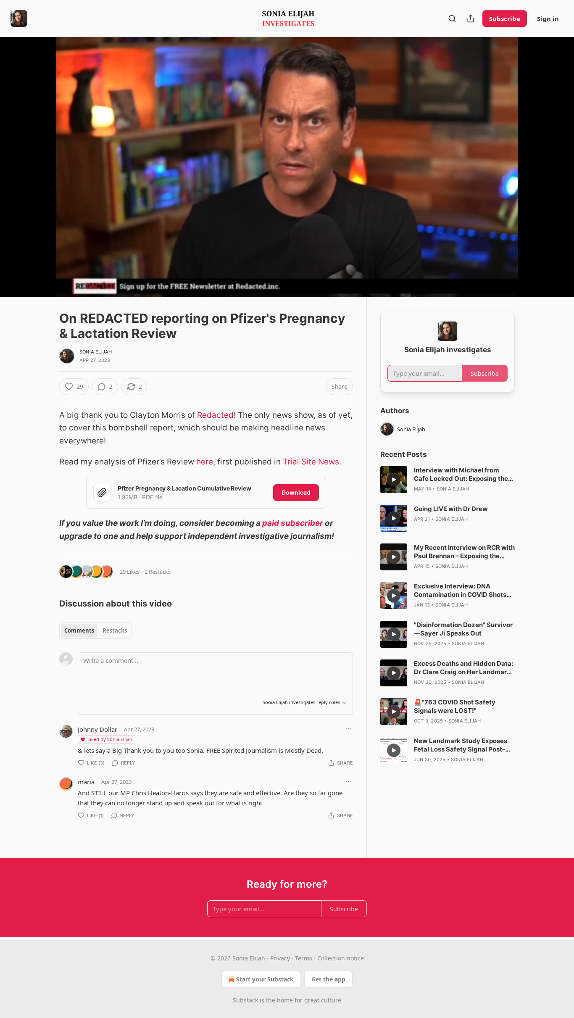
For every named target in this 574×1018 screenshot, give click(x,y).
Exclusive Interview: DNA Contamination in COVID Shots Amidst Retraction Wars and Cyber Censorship (460, 590)
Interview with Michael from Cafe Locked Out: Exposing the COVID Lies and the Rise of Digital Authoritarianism (461, 474)
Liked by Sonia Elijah (109, 739)
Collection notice (340, 958)
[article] (447, 479)
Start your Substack (265, 979)
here (204, 462)
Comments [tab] (79, 630)
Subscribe (504, 18)
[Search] (452, 18)
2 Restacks (158, 571)
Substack (245, 1000)
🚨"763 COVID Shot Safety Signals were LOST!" (454, 706)
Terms (303, 958)
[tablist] (95, 630)
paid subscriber (292, 523)
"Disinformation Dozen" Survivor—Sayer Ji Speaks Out (463, 629)
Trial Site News (311, 462)
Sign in (548, 18)
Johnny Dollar (97, 729)
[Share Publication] (470, 18)
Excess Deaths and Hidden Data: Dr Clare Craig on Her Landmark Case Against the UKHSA (463, 667)
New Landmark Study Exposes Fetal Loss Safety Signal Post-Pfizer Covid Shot (460, 745)
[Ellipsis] (348, 729)
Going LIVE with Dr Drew (451, 509)
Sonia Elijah (95, 352)
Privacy (280, 958)
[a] (393, 479)
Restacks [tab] (115, 630)
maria (86, 782)
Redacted (215, 415)
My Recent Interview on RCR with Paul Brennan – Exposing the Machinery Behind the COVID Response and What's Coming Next (464, 551)
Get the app (328, 979)
